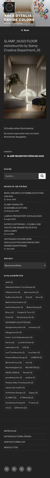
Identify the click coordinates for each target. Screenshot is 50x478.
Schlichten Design (15, 393)
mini (28, 362)
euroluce (34, 327)
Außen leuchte (13, 297)
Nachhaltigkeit (13, 367)
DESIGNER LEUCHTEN (17, 322)
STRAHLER (26, 397)
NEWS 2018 (12, 372)
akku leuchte (31, 292)
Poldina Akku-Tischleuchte (19, 382)
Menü (26, 30)
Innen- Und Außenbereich (19, 337)
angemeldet (19, 133)
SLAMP (11, 397)
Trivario (33, 403)
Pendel (27, 372)
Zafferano (20, 408)
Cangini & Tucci (26, 312)
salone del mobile (15, 387)
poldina (30, 377)
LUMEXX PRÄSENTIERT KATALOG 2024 (23, 216)
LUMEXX (36, 357)
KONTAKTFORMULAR (14, 442)
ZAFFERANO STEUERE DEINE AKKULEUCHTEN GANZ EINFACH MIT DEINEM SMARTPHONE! (22, 242)
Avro (39, 297)
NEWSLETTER (11, 447)
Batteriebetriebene (15, 302)
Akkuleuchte (12, 292)
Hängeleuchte (13, 332)
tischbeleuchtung (15, 403)
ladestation (12, 347)
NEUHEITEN (32, 367)
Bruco (9, 312)
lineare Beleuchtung (16, 357)
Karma (9, 342)
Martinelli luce (13, 362)
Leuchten (34, 352)
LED (25, 347)
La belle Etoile (26, 342)
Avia (28, 297)
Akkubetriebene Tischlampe (20, 287)
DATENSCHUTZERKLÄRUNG (17, 436)
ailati (9, 282)
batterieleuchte (14, 307)
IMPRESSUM (10, 431)
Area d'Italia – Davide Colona (19, 18)
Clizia (9, 317)
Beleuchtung (34, 307)
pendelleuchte (13, 377)
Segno (33, 393)
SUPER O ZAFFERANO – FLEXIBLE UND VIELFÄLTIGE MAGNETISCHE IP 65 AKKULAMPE (22, 227)
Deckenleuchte (25, 317)
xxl (8, 408)
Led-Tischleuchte (15, 352)
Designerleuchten (15, 327)
